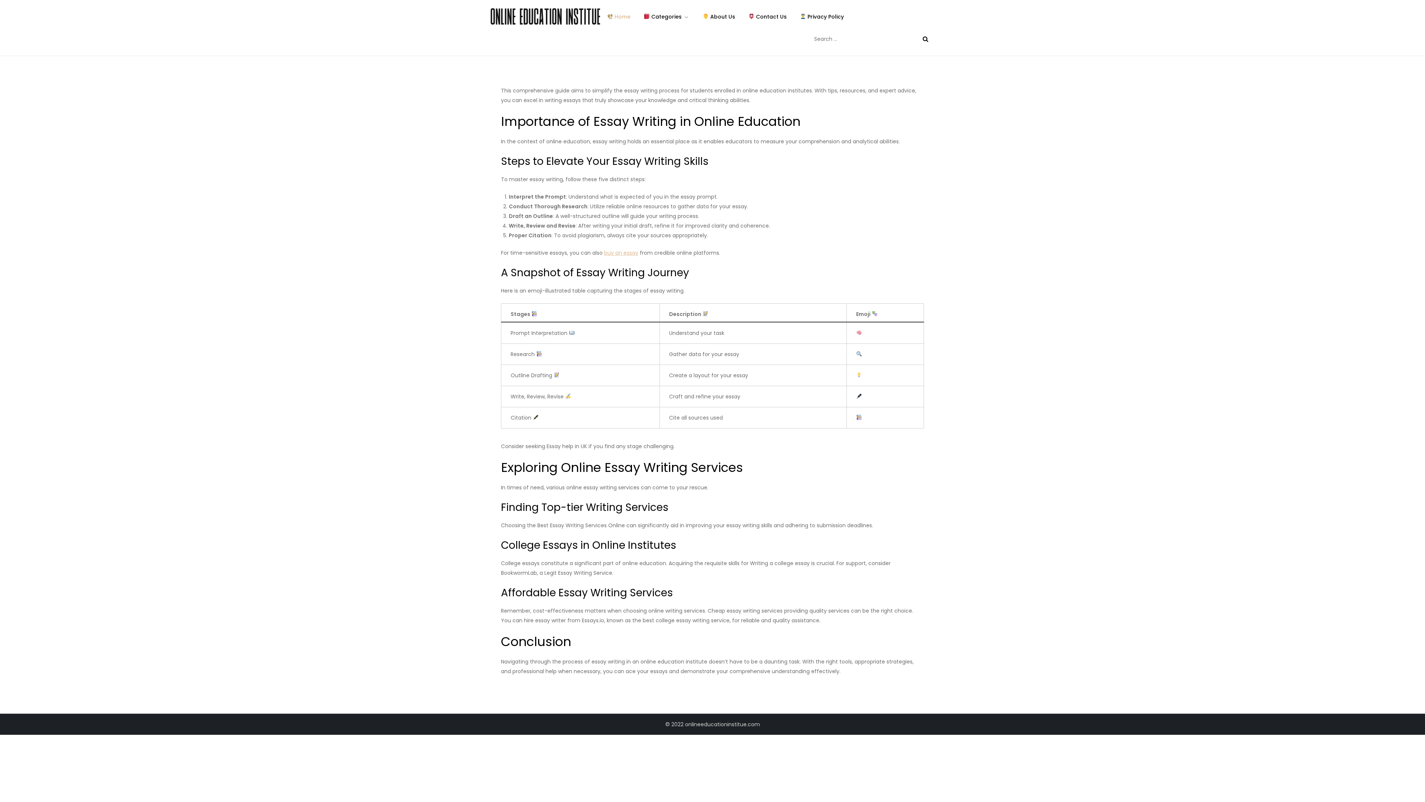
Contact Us (770, 16)
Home (621, 16)
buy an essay (621, 253)
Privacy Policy (825, 16)
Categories (666, 16)
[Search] (925, 39)
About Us (722, 16)
